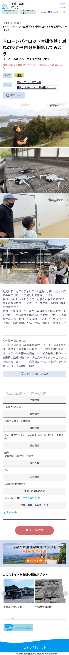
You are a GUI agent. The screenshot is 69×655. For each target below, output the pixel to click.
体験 (16, 23)
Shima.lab (13, 512)
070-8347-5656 (31, 498)
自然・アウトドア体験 (29, 82)
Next (65, 593)
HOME (6, 23)
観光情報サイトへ (9, 12)
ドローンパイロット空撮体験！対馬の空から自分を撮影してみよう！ (35, 28)
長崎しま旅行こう (17, 5)
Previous (3, 593)
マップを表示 (36, 530)
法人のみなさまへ (27, 12)
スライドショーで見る (35, 373)
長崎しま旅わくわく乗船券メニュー (36, 87)
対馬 (19, 75)
